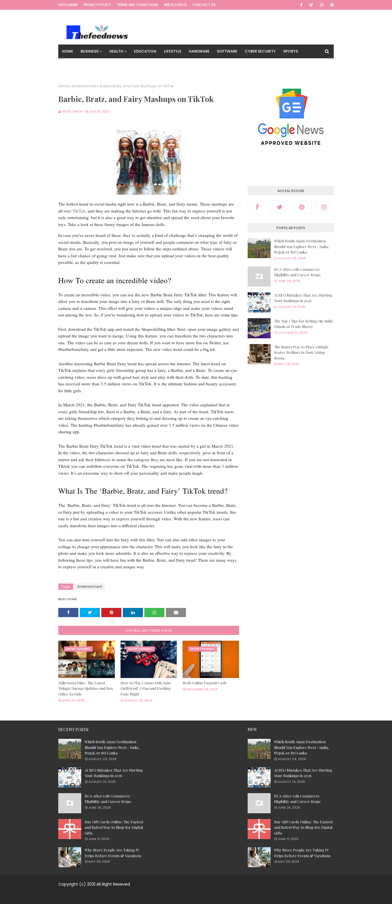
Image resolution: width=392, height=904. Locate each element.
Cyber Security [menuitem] (260, 51)
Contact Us (204, 4)
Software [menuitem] (227, 51)
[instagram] (321, 5)
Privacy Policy (97, 4)
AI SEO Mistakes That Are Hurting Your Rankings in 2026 (303, 298)
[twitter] (311, 5)
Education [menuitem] (145, 51)
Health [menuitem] (116, 51)
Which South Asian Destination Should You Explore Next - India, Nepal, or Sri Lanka (301, 246)
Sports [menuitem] (290, 51)
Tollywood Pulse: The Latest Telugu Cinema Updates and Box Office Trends (85, 688)
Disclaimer (68, 4)
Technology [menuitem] (75, 65)
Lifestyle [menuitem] (172, 51)
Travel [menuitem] (147, 65)
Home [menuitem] (67, 51)
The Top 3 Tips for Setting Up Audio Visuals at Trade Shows (303, 323)
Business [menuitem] (89, 51)
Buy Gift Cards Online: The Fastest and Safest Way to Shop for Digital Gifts (114, 827)
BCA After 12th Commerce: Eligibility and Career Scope (297, 272)
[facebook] (301, 5)
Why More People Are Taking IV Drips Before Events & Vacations (113, 852)
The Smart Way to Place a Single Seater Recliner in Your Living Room (301, 352)
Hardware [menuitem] (199, 51)
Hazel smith (72, 111)
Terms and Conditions (137, 4)
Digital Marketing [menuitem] (114, 65)
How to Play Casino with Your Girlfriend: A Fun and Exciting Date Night (146, 688)
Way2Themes (192, 896)
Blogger (241, 896)
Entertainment (84, 86)
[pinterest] (331, 5)
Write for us (175, 4)
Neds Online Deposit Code (205, 682)
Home (63, 86)
